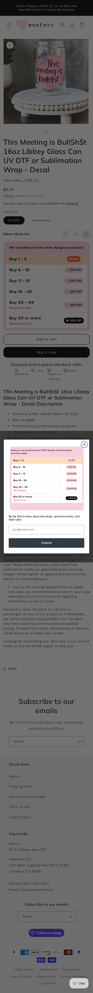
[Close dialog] (84, 444)
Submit (46, 543)
